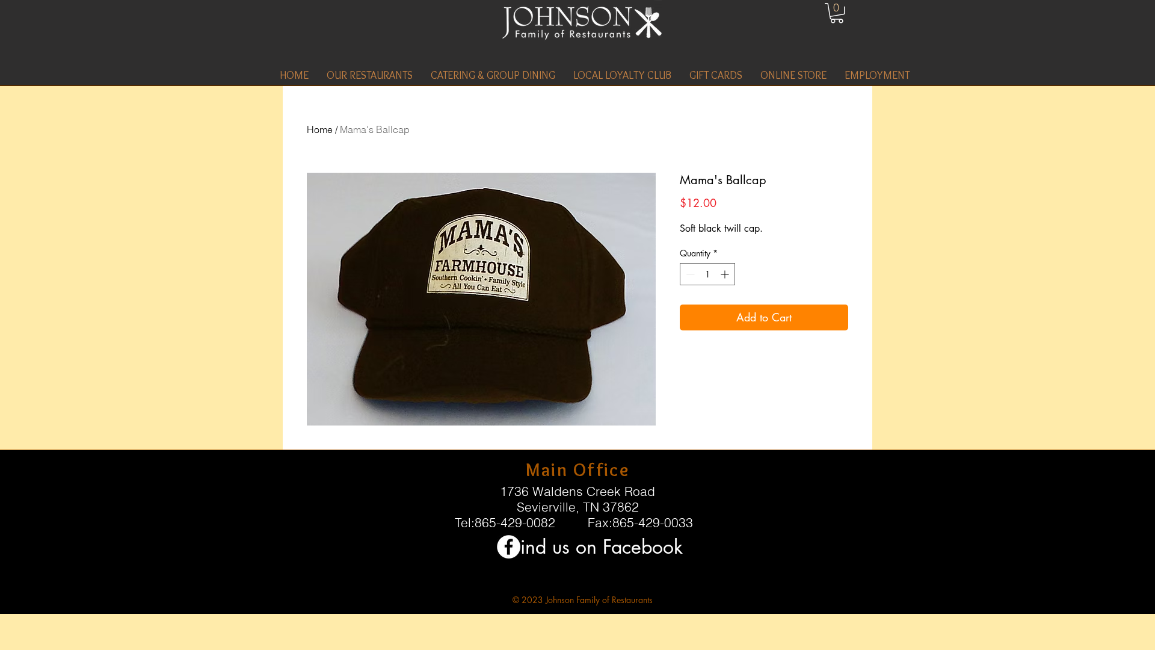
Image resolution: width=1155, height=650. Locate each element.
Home (320, 129)
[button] (370, 75)
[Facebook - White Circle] (508, 547)
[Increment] (725, 274)
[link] (837, 13)
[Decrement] (689, 274)
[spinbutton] (707, 274)
